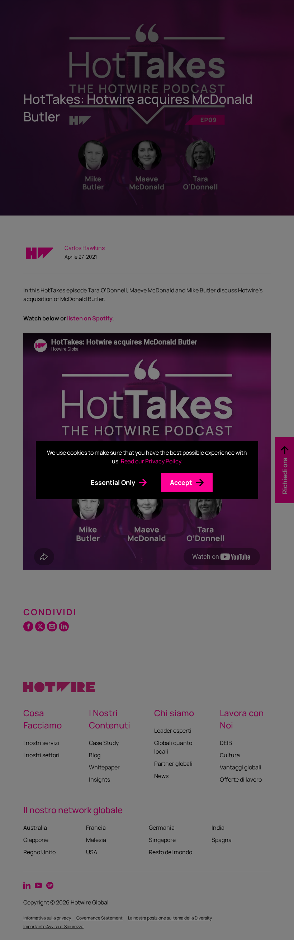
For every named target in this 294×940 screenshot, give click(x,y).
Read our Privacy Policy (151, 461)
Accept (181, 482)
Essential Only (113, 482)
